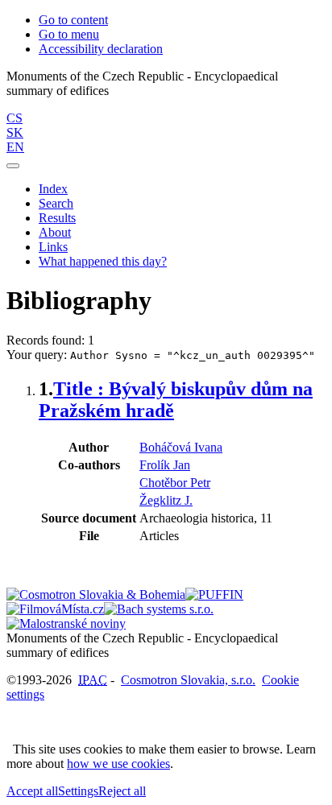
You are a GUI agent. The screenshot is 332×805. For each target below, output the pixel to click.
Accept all (32, 791)
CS (14, 118)
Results (57, 218)
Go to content (73, 20)
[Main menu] (12, 165)
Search (56, 203)
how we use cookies (118, 763)
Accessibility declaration (101, 49)
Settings (78, 791)
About (55, 232)
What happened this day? (103, 261)
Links (53, 247)
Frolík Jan (164, 465)
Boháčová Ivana (180, 447)
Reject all (122, 791)
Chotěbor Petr (174, 482)
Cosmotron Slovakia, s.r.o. (188, 680)
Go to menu (69, 34)
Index (53, 189)
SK (14, 132)
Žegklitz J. (166, 500)
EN (15, 147)
